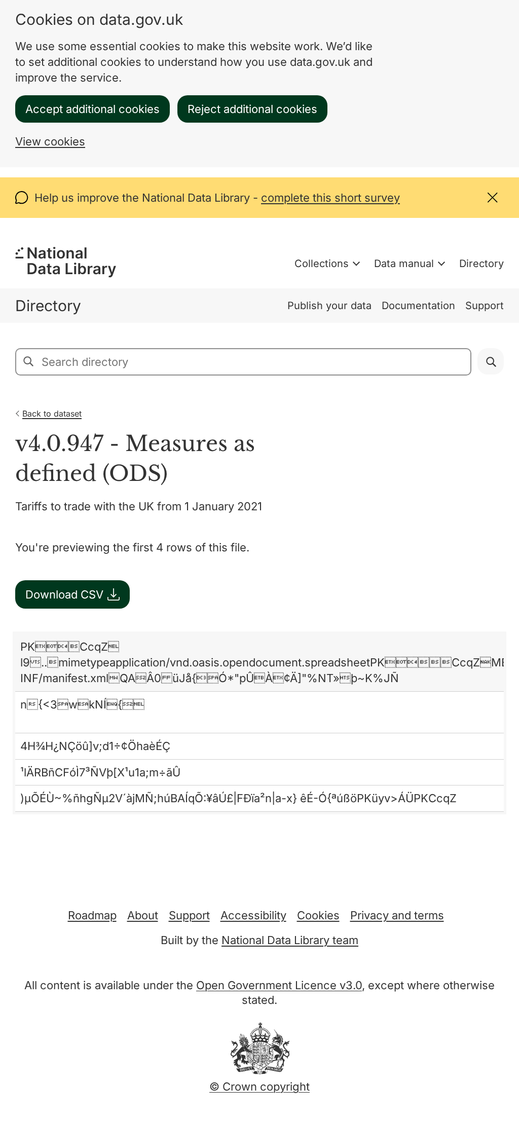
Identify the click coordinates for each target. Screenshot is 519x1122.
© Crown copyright (259, 1086)
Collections (321, 263)
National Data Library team (289, 940)
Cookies (318, 915)
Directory (481, 263)
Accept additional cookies (92, 109)
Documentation (418, 306)
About (142, 915)
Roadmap (92, 915)
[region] (259, 723)
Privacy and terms (397, 915)
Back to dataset (52, 413)
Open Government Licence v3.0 (279, 985)
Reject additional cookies (252, 109)
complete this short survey (330, 197)
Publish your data (329, 306)
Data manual (404, 263)
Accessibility (253, 915)
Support (484, 306)
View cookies (50, 141)
